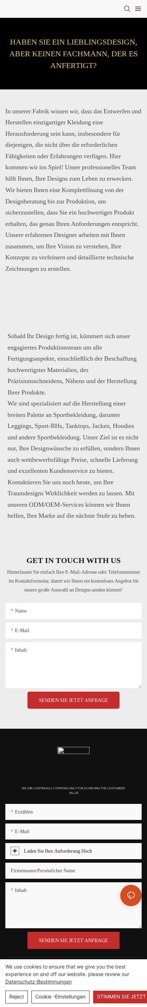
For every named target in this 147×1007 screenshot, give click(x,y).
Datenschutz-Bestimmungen (38, 981)
